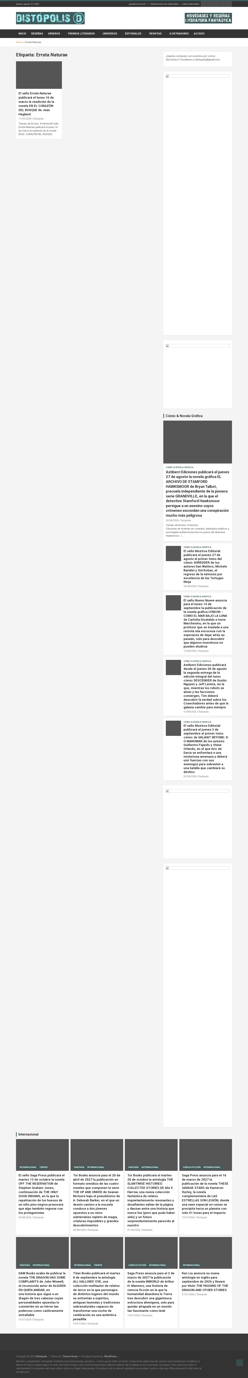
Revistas (155, 33)
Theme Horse (70, 1356)
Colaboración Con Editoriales (164, 4)
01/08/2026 (133, 1230)
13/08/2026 (190, 651)
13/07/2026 (133, 1315)
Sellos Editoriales (190, 4)
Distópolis (38, 118)
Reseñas (37, 33)
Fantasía (79, 1167)
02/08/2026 (190, 776)
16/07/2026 (25, 1319)
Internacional (28, 1134)
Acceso (199, 33)
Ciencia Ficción (192, 1167)
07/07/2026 (188, 1294)
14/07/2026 (79, 1323)
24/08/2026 (172, 520)
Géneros (54, 33)
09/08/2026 (25, 1217)
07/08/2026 (190, 711)
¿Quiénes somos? (137, 4)
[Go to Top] (239, 1362)
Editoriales (133, 33)
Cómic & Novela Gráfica (184, 416)
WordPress (110, 1356)
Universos (110, 33)
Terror (43, 1167)
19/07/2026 (188, 1217)
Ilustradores (179, 33)
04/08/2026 (79, 1230)
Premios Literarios (81, 33)
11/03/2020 (25, 118)
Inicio (22, 33)
